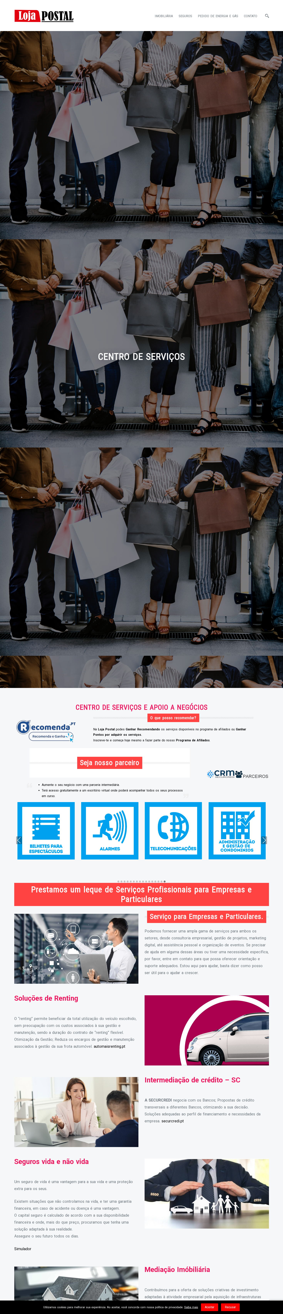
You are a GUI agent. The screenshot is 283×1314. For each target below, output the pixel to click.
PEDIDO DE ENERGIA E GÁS (218, 16)
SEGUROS (185, 16)
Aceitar (209, 1307)
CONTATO (250, 16)
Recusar (230, 1307)
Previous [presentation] (19, 840)
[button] (118, 882)
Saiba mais (191, 1307)
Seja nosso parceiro (109, 763)
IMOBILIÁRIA (164, 16)
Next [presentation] (264, 840)
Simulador (22, 1249)
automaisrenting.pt (109, 1046)
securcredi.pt (173, 1121)
